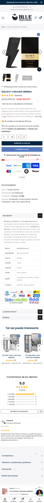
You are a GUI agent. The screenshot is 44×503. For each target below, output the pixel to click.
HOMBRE (21, 196)
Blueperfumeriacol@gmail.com (22, 10)
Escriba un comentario (19, 411)
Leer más (38, 116)
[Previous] (4, 52)
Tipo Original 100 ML (23, 202)
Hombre (35, 199)
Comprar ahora (22, 149)
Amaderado (13, 199)
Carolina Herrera (13, 190)
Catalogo (14, 196)
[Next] (39, 52)
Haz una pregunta (9, 185)
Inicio (3, 27)
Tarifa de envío (7, 104)
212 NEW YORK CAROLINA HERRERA (11, 356)
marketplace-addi (8, 202)
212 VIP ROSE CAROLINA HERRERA (21, 491)
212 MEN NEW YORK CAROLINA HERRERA (32, 356)
